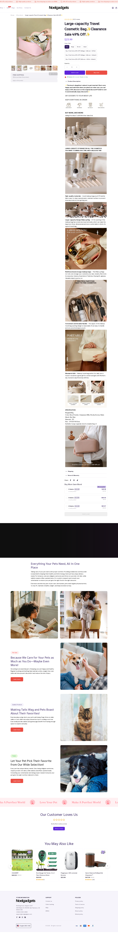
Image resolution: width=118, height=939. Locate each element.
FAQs (47, 907)
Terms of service (79, 904)
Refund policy (79, 914)
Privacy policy (79, 901)
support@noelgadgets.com (24, 914)
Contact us (49, 901)
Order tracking (50, 904)
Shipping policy (79, 907)
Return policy (79, 911)
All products (19, 15)
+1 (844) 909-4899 (21, 912)
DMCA (47, 911)
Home (12, 15)
